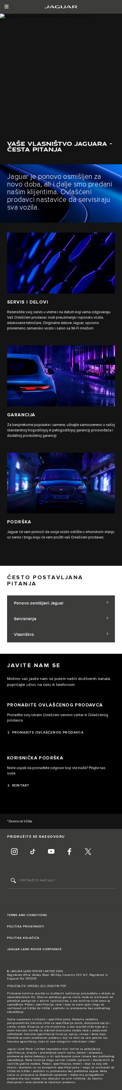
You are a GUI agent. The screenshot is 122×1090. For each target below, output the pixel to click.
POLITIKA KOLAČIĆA (23, 938)
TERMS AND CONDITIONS (27, 915)
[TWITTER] (88, 852)
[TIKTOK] (33, 852)
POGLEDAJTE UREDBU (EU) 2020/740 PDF (36, 986)
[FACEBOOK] (69, 852)
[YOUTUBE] (51, 852)
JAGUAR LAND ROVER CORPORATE (34, 949)
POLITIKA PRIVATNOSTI (25, 926)
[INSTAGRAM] (14, 852)
